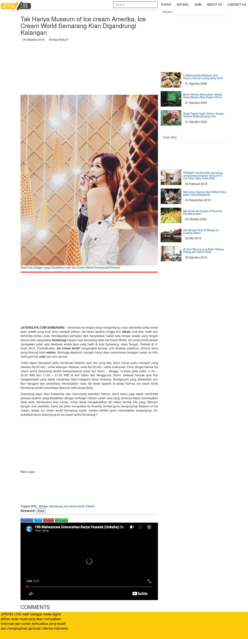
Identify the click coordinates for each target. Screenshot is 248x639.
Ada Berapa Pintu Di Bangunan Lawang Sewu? (201, 231)
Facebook (27, 520)
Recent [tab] (167, 12)
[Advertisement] (89, 69)
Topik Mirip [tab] (170, 137)
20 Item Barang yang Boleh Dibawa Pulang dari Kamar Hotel (203, 250)
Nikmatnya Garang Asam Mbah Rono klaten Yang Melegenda (204, 193)
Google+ (48, 520)
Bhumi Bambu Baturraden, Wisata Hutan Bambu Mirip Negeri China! (202, 96)
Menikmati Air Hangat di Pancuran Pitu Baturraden (202, 212)
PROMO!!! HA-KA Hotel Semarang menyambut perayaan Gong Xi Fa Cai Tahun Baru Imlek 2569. (203, 175)
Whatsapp (61, 520)
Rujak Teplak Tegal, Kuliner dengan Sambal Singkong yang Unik (203, 115)
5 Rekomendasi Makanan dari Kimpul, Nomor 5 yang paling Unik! (203, 76)
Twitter (38, 520)
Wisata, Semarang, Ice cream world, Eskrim (67, 506)
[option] (89, 183)
